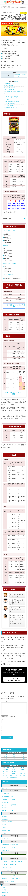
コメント (4, 701)
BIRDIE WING (5, 850)
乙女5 (22, 769)
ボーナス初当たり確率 (11, 97)
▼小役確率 (6, 245)
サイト (3, 730)
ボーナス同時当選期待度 (11, 101)
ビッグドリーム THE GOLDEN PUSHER (12, 861)
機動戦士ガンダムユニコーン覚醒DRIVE (11, 878)
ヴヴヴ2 (14, 773)
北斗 (14, 767)
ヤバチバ (4, 824)
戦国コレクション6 (6, 819)
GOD (22, 771)
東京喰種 (5, 769)
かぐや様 (5, 771)
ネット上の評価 (9, 105)
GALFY (3, 856)
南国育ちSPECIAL (6, 830)
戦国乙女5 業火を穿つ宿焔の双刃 (10, 844)
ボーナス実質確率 (9, 103)
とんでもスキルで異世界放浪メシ (10, 805)
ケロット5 (4, 833)
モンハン (5, 773)
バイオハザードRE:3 (7, 867)
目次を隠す (16, 81)
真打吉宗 (4, 890)
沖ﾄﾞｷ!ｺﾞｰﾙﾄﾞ (14, 775)
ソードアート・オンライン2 (9, 847)
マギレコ (22, 773)
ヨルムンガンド (5, 892)
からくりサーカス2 (6, 816)
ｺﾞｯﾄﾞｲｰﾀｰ (14, 769)
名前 (2, 719)
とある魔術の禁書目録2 (7, 796)
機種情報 (7, 83)
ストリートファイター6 (7, 810)
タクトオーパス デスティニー (9, 864)
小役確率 (7, 99)
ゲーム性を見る (7, 218)
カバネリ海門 (5, 767)
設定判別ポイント (9, 89)
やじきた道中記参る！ (7, 793)
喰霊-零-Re (4, 788)
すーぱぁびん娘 (5, 802)
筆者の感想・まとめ (10, 107)
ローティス (4, 827)
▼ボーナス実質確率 (9, 275)
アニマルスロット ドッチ (8, 881)
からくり (14, 771)
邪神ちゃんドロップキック (8, 799)
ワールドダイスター (7, 807)
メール (3, 725)
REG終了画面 (8, 95)
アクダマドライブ (6, 887)
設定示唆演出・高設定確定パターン (14, 92)
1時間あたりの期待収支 (10, 87)
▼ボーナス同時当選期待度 (11, 263)
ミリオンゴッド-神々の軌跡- (9, 876)
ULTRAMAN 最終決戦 (7, 822)
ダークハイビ (5, 838)
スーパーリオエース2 (7, 870)
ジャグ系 (22, 775)
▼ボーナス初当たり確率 (10, 231)
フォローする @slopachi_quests (13, 679)
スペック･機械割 (8, 85)
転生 (22, 767)
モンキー (5, 775)
